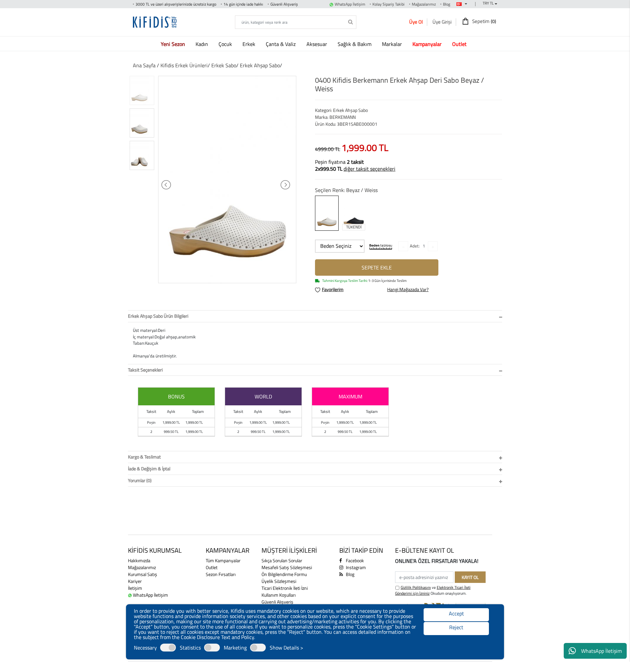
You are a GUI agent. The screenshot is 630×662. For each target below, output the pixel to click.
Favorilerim (333, 289)
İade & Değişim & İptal (149, 468)
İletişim (135, 588)
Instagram (355, 567)
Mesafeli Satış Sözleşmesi (287, 567)
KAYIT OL (470, 577)
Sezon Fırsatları (221, 574)
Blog (446, 4)
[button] (174, 44)
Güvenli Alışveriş (277, 601)
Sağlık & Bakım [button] (355, 44)
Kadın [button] (202, 44)
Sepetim (483, 21)
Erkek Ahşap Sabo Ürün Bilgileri (158, 315)
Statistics (190, 647)
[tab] (315, 316)
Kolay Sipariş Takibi (388, 4)
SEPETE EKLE (377, 267)
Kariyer (135, 581)
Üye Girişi (442, 22)
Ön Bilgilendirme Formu (284, 574)
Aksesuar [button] (317, 44)
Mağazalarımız (424, 4)
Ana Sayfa (144, 65)
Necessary (145, 647)
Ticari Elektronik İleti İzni (285, 588)
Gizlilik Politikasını (416, 587)
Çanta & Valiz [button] (281, 44)
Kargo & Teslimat (144, 456)
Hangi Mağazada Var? (408, 289)
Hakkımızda (139, 560)
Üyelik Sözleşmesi (279, 581)
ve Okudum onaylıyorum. (433, 590)
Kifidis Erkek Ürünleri (184, 65)
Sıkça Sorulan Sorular (282, 560)
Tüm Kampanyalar (223, 560)
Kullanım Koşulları (279, 594)
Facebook (354, 560)
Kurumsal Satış (142, 574)
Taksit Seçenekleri (145, 369)
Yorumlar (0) (140, 480)
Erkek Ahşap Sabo (260, 65)
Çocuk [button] (226, 44)
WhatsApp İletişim (601, 651)
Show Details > (286, 647)
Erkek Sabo (223, 65)
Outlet (212, 567)
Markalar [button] (392, 44)
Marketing (235, 647)
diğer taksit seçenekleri (369, 169)
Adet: (415, 246)
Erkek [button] (249, 44)
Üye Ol (416, 22)
